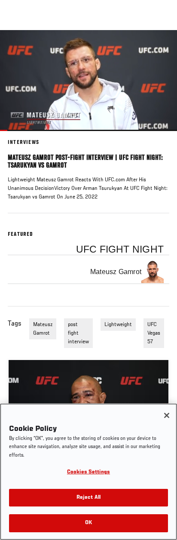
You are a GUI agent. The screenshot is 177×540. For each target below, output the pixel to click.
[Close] (166, 415)
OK (88, 523)
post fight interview (78, 333)
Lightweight (118, 325)
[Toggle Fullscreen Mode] (159, 136)
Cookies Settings (88, 472)
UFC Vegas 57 (153, 333)
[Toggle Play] (18, 136)
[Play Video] (88, 80)
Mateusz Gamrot (42, 329)
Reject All (88, 497)
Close (161, 46)
